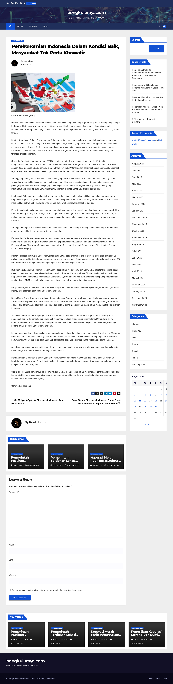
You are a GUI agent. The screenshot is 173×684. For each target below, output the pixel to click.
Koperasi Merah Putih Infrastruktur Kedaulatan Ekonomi (106, 635)
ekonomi (136, 324)
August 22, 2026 (20, 639)
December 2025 (139, 217)
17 (135, 407)
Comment (14, 492)
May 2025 (136, 265)
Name (12, 545)
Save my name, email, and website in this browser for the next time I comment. (47, 590)
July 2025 (136, 251)
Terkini (33, 26)
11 (140, 401)
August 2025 (138, 244)
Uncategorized (17, 40)
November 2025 (139, 224)
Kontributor (29, 61)
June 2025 (137, 258)
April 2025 (137, 271)
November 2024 (139, 305)
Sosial (135, 351)
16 (166, 401)
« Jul (147, 424)
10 (135, 401)
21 (156, 407)
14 (156, 401)
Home (20, 26)
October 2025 (138, 231)
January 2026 (138, 211)
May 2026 (136, 184)
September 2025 (139, 238)
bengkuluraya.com (86, 12)
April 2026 (137, 191)
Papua (135, 344)
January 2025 (138, 291)
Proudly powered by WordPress (18, 679)
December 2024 (139, 298)
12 (145, 401)
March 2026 (137, 197)
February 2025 (139, 285)
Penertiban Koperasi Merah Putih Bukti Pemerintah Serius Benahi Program (147, 109)
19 (145, 407)
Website (12, 575)
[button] (160, 26)
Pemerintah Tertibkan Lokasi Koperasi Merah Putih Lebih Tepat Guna (147, 88)
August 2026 (138, 164)
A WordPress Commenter (143, 140)
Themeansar (49, 679)
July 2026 (136, 170)
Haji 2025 (136, 331)
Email (12, 560)
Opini (45, 26)
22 (161, 407)
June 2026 (137, 177)
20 (150, 407)
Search (135, 39)
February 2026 (139, 204)
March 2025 (137, 278)
